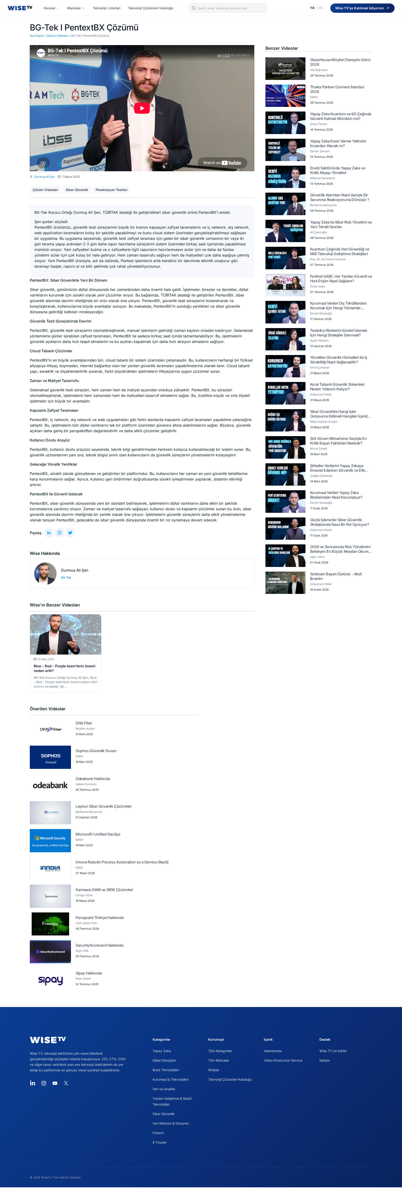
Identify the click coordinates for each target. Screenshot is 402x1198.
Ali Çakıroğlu (318, 232)
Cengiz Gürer (84, 895)
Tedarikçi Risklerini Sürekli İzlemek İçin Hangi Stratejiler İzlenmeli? (338, 332)
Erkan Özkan (318, 124)
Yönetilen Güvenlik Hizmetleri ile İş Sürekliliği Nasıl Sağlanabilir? (338, 359)
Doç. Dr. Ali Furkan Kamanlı (328, 259)
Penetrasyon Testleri (111, 190)
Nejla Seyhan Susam (323, 421)
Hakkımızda (273, 1051)
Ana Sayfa (36, 35)
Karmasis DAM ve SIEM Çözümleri (104, 889)
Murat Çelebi (318, 448)
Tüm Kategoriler (220, 1051)
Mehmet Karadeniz (322, 178)
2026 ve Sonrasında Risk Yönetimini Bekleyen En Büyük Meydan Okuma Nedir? (340, 549)
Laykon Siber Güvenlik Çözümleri (103, 806)
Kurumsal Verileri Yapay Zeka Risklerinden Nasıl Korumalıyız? (336, 495)
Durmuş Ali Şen (74, 570)
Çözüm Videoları (57, 35)
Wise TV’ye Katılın (333, 1051)
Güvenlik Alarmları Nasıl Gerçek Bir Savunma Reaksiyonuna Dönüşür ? (339, 197)
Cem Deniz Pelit (86, 923)
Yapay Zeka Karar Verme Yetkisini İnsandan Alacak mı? (338, 143)
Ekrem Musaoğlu (321, 313)
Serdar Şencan (320, 151)
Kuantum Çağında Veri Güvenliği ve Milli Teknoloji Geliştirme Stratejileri (339, 251)
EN (320, 8)
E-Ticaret (159, 1142)
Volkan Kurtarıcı (86, 784)
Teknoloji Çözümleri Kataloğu (230, 1079)
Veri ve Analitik (164, 1089)
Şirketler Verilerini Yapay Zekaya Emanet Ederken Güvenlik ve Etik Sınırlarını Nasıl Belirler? (337, 468)
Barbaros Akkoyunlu (89, 811)
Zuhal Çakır (317, 286)
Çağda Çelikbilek (321, 475)
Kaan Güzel (83, 978)
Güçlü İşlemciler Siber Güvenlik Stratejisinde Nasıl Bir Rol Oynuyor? (339, 522)
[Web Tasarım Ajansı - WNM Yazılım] (201, 1192)
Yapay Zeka (162, 1051)
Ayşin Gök (82, 950)
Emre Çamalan (320, 367)
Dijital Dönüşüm (164, 1060)
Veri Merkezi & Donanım (171, 1123)
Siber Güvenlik (77, 190)
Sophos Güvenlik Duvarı (96, 750)
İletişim (324, 1060)
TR (312, 8)
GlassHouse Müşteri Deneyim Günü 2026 (340, 62)
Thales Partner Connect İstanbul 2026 (337, 89)
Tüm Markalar (218, 1060)
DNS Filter (84, 723)
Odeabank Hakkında (93, 778)
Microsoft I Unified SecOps (98, 834)
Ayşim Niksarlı (319, 340)
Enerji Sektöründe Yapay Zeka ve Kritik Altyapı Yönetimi (337, 170)
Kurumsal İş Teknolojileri (171, 1079)
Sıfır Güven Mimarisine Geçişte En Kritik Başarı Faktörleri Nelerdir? (338, 440)
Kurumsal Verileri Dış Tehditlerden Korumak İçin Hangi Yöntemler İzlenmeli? (338, 305)
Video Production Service (283, 1060)
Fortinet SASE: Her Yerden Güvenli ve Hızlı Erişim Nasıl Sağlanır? (341, 278)
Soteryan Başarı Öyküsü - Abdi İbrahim (336, 576)
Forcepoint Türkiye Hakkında (100, 917)
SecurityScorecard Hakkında (100, 945)
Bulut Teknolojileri (166, 1070)
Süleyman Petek (321, 394)
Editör (79, 756)
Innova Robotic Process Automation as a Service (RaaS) (122, 862)
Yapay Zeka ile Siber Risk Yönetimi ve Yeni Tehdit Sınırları (341, 224)
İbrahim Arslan (85, 728)
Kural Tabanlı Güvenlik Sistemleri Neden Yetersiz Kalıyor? (337, 386)
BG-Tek (66, 577)
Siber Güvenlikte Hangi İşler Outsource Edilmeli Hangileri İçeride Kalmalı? (340, 413)
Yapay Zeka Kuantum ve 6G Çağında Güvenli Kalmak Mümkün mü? (340, 116)
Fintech (158, 1133)
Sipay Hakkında (89, 973)
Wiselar (213, 1070)
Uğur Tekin (317, 557)
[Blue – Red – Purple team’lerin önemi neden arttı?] (65, 634)
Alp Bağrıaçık (319, 70)
